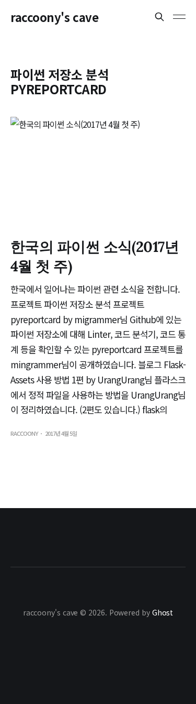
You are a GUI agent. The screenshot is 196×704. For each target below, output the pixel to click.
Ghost (163, 612)
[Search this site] (159, 17)
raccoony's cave (54, 17)
